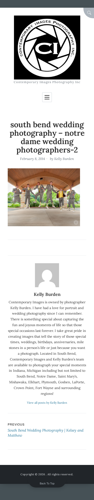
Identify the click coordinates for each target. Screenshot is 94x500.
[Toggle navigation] (47, 97)
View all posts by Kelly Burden (47, 402)
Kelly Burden (64, 159)
